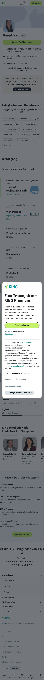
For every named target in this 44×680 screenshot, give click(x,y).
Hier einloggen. (10, 334)
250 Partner (26, 343)
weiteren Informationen (19, 366)
